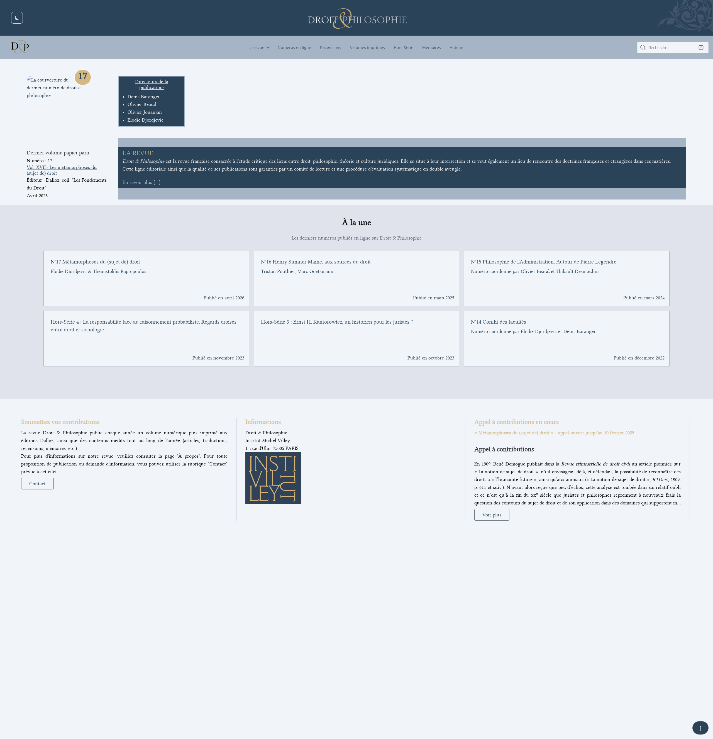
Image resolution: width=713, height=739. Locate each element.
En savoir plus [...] (141, 182)
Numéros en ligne (294, 47)
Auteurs (457, 47)
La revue (256, 47)
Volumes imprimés (367, 47)
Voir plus (491, 515)
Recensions (330, 47)
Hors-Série (403, 47)
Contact (37, 483)
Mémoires (431, 47)
